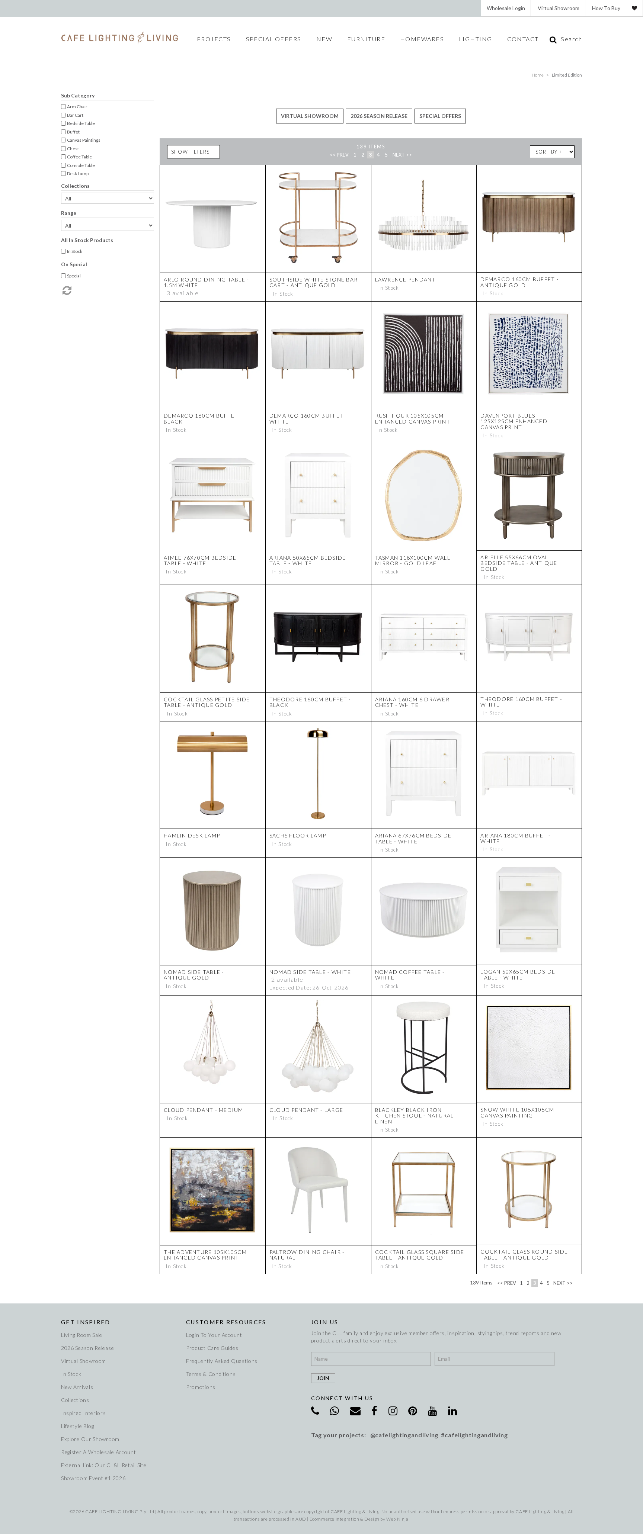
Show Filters (190, 152)
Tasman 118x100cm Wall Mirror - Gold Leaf (412, 560)
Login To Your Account (214, 1335)
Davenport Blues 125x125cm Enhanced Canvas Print (513, 421)
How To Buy (606, 8)
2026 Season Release (379, 116)
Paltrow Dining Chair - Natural (307, 1255)
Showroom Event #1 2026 (93, 1478)
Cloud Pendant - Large (306, 1110)
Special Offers (273, 39)
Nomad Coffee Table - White (410, 975)
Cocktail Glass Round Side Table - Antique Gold (524, 1254)
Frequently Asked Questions (221, 1361)
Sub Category (78, 95)
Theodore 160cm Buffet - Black (310, 702)
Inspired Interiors (83, 1413)
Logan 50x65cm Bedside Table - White (517, 974)
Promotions (200, 1387)
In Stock (71, 1374)
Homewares (422, 39)
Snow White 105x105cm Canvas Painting (517, 1112)
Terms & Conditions (211, 1374)
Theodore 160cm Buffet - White (521, 702)
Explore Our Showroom (90, 1439)
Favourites (634, 8)
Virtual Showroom (558, 8)
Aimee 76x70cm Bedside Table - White (200, 560)
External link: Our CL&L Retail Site (104, 1465)
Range (68, 213)
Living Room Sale (81, 1335)
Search (571, 39)
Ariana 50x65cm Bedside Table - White (307, 560)
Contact (523, 39)
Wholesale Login (506, 8)
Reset (66, 290)
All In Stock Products (87, 240)
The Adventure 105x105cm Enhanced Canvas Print (205, 1255)
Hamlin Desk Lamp (192, 835)
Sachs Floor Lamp (297, 835)
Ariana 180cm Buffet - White (515, 838)
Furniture (366, 39)
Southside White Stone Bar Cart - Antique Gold (313, 282)
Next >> (402, 155)
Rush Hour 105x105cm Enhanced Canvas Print (412, 418)
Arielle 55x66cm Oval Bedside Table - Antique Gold (518, 563)
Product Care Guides (212, 1348)
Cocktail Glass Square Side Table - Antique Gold (419, 1255)
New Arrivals (77, 1387)
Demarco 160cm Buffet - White (308, 418)
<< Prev (339, 155)
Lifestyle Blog (77, 1426)
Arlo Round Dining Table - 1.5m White (206, 282)
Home (538, 75)
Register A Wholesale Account (98, 1452)
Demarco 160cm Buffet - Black (203, 418)
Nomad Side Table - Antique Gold (194, 975)
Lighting (475, 39)
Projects (214, 39)
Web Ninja (397, 1519)
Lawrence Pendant (405, 279)
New (324, 39)
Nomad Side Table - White (310, 972)
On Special (74, 264)
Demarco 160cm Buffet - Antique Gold (519, 282)
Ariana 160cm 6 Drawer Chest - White (412, 702)
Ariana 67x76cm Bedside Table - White (413, 838)
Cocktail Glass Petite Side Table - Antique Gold (207, 702)
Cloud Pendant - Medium (203, 1110)
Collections (75, 186)
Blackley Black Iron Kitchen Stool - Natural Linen (414, 1116)
